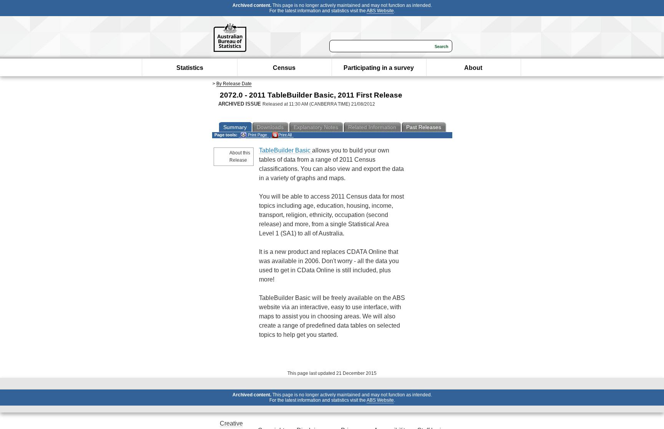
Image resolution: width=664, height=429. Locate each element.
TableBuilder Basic (285, 150)
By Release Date (234, 83)
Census (284, 68)
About (473, 68)
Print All (285, 135)
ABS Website (380, 10)
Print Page (257, 135)
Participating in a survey (379, 68)
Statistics (189, 68)
